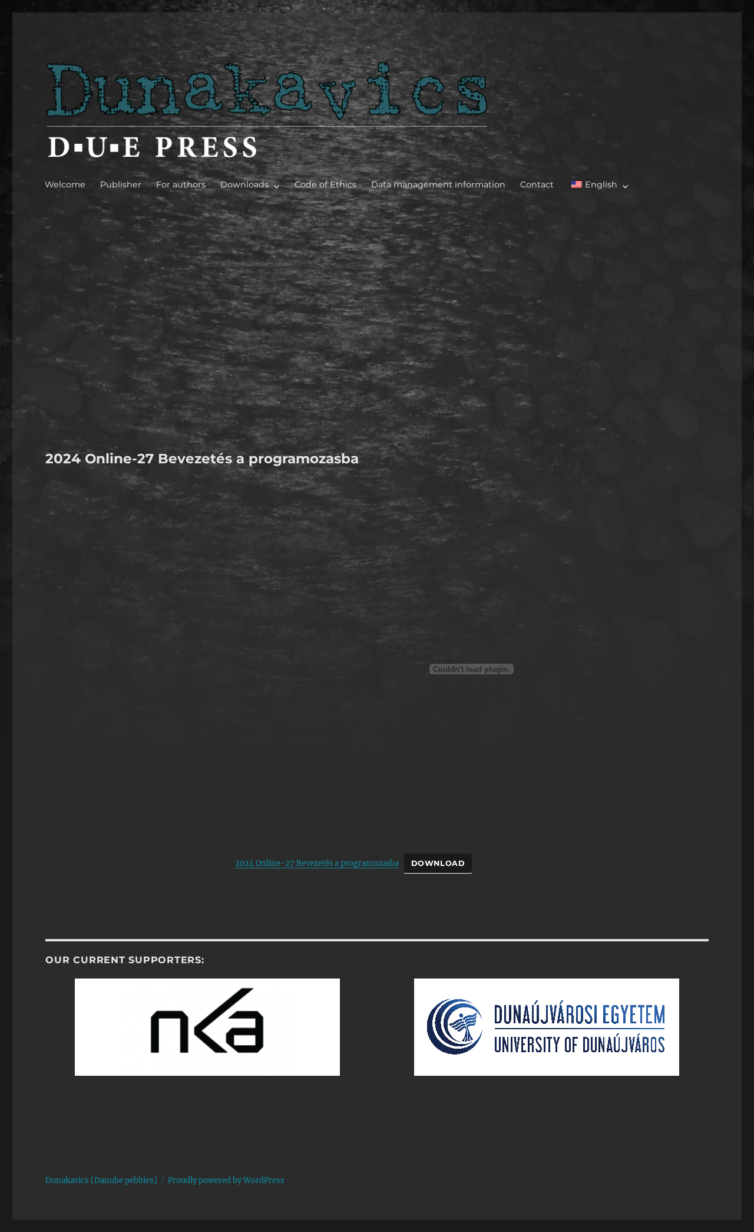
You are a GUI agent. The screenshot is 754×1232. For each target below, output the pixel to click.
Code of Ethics (325, 184)
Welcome (65, 184)
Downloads (244, 184)
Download (438, 863)
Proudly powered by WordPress (226, 1180)
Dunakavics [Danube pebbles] (101, 1180)
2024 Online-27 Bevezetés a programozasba (317, 863)
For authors (181, 184)
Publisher (120, 184)
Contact (537, 184)
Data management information (438, 184)
